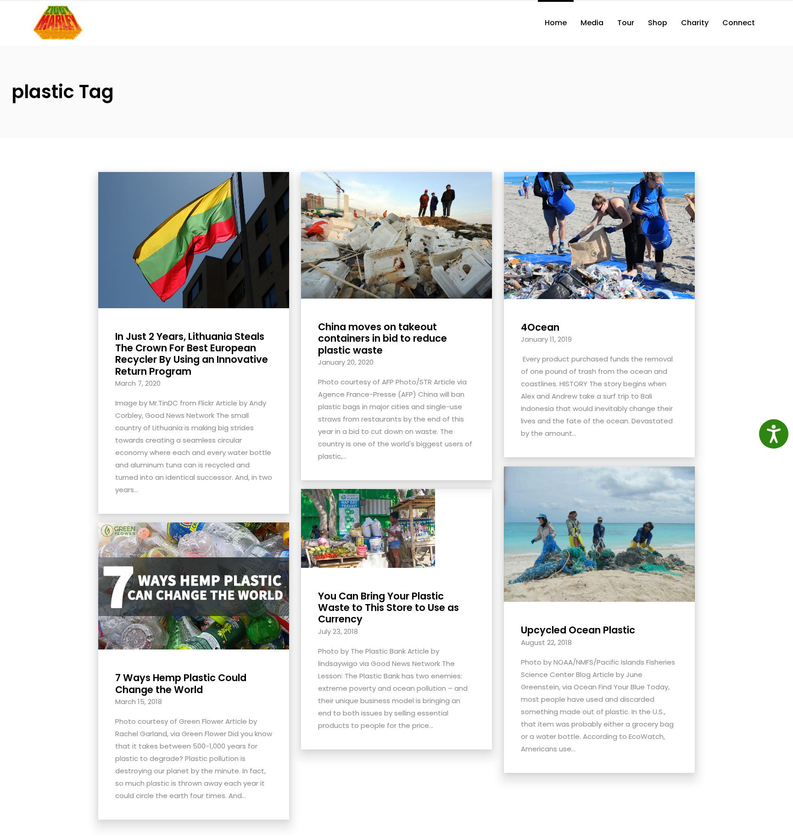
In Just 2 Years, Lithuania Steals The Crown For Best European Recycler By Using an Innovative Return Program (191, 354)
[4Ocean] (599, 235)
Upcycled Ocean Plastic (578, 630)
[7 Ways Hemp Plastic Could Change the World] (193, 585)
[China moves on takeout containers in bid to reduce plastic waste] (396, 234)
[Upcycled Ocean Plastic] (599, 533)
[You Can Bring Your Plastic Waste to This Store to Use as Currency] (368, 528)
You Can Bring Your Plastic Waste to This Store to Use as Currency (388, 607)
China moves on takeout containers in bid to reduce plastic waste (382, 338)
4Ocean (540, 327)
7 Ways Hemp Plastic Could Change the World (180, 683)
